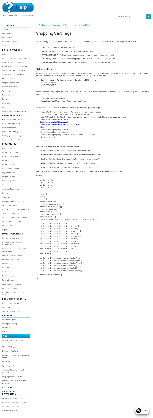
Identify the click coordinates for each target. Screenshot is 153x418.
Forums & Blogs (8, 280)
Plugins (5, 193)
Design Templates (8, 95)
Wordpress (6, 328)
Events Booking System (11, 123)
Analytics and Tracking (10, 303)
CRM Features (7, 272)
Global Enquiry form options (12, 255)
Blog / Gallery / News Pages (12, 119)
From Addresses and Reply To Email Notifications (15, 250)
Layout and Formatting (10, 168)
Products (5, 160)
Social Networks (8, 307)
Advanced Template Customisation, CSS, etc (15, 371)
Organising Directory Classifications (15, 140)
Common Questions (9, 42)
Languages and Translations (12, 377)
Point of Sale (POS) (9, 226)
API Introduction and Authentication (15, 398)
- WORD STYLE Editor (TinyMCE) (13, 70)
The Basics (43, 25)
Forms (4, 99)
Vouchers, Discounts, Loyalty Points (15, 209)
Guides (4, 46)
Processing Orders (9, 181)
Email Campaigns (8, 276)
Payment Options (8, 173)
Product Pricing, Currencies (12, 152)
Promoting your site (14, 299)
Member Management (10, 238)
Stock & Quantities (9, 205)
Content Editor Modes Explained (14, 58)
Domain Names (7, 34)
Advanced (56, 25)
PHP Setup (6, 332)
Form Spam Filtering (9, 324)
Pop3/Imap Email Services (11, 284)
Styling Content (8, 78)
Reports (5, 230)
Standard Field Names (10, 259)
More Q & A (6, 103)
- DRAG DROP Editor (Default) (13, 62)
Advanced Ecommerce (10, 189)
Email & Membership (13, 233)
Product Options (8, 164)
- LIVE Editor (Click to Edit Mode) (14, 74)
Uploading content (9, 91)
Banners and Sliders (9, 87)
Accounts (8, 387)
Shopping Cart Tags (82, 25)
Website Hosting (8, 38)
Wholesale (6, 197)
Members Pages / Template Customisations (12, 243)
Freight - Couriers (8, 177)
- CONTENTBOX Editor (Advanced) (14, 66)
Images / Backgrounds (10, 83)
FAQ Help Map (7, 362)
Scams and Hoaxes (9, 288)
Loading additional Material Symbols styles (15, 356)
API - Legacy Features (10, 406)
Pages (4, 54)
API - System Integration (9, 392)
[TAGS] (67, 25)
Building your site (12, 50)
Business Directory (9, 128)
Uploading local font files (11, 366)
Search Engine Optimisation (12, 311)
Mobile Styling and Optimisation (14, 111)
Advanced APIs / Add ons (11, 221)
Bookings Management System (13, 201)
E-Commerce (9, 144)
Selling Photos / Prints (10, 213)
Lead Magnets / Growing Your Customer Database (13, 293)
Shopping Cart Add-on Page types (14, 217)
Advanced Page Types (13, 115)
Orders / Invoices (8, 185)
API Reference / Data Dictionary (14, 402)
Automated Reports (9, 410)
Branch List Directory (10, 132)
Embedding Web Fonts (10, 351)
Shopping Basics (8, 148)
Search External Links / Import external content (13, 341)
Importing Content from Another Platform (14, 382)
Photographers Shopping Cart (13, 136)
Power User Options (9, 319)
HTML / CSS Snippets (9, 347)
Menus (4, 107)
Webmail (5, 264)
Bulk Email (6, 268)
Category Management (11, 156)
